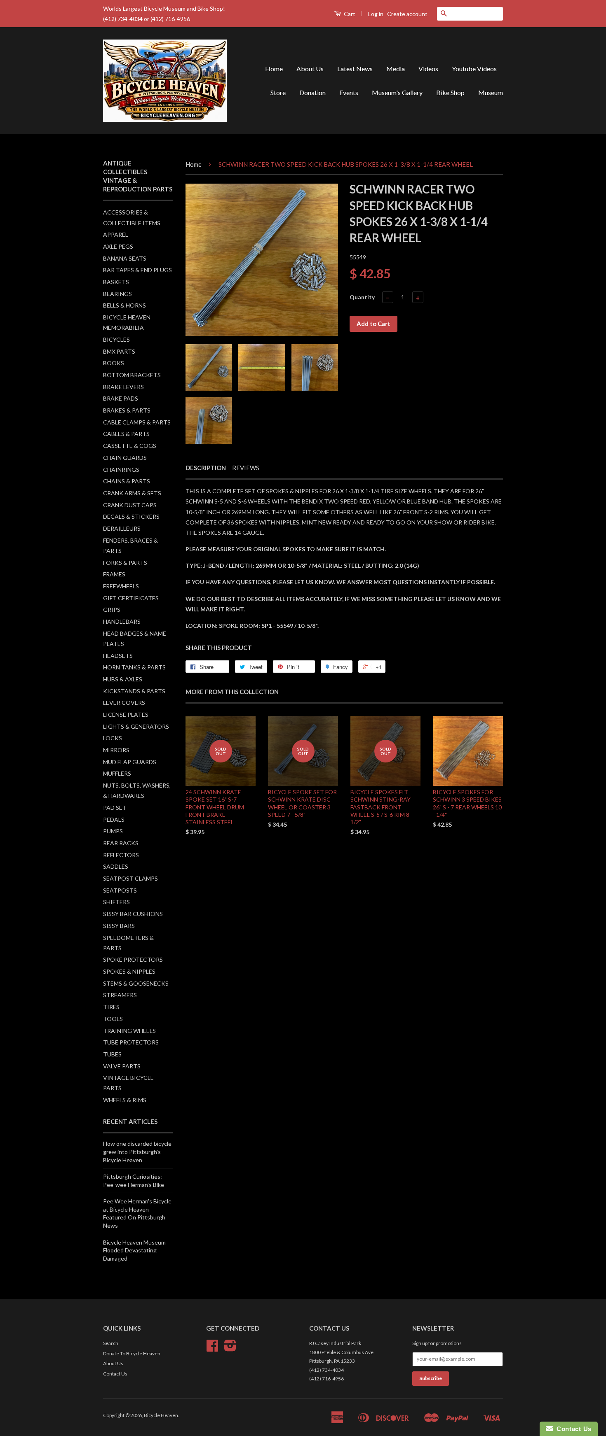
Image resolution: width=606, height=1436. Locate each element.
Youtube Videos (474, 68)
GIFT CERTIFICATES (131, 597)
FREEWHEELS (121, 586)
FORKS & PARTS (125, 562)
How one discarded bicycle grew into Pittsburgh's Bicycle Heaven (137, 1151)
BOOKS (113, 362)
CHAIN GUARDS (125, 457)
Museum (490, 92)
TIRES (111, 1006)
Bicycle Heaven (161, 1415)
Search (110, 1343)
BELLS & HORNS (124, 305)
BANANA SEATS (124, 258)
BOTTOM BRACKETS (132, 374)
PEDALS (113, 819)
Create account (407, 13)
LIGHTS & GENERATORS (136, 726)
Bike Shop (450, 92)
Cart (349, 13)
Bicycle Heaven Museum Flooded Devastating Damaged (134, 1250)
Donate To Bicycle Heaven (131, 1353)
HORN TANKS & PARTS (134, 667)
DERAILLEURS (122, 528)
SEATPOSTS (120, 890)
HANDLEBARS (122, 621)
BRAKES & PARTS (126, 410)
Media (395, 68)
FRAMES (114, 574)
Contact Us (115, 1374)
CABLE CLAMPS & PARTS (137, 422)
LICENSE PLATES (125, 714)
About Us (310, 68)
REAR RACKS (121, 842)
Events (348, 92)
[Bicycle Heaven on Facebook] (212, 1348)
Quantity (362, 297)
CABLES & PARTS (126, 433)
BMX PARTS (119, 351)
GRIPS (111, 609)
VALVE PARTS (122, 1066)
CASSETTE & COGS (129, 445)
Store (278, 92)
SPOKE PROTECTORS (133, 959)
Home (274, 68)
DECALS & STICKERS (131, 516)
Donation (312, 92)
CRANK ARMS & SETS (132, 493)
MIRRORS (116, 749)
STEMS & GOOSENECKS (136, 983)
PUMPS (113, 831)
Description (206, 467)
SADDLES (115, 866)
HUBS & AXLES (122, 679)
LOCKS (112, 737)
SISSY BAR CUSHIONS (133, 913)
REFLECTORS (121, 854)
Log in (375, 13)
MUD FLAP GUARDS (129, 761)
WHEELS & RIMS (124, 1099)
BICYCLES (116, 339)
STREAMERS (120, 994)
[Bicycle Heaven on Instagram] (230, 1348)
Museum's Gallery (397, 92)
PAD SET (115, 807)
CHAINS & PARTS (126, 481)
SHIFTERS (116, 901)
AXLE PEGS (118, 246)
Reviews (245, 467)
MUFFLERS (117, 773)
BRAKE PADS (120, 398)
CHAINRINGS (121, 469)
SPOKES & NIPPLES (129, 971)
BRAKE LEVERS (123, 386)
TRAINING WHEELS (129, 1030)
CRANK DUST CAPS (130, 504)
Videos (428, 68)
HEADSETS (118, 655)
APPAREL (115, 234)
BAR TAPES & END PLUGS (137, 269)
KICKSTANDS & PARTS (134, 691)
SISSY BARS (119, 925)
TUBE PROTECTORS (131, 1042)
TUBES (112, 1054)
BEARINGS (117, 293)
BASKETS (116, 281)
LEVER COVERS (124, 702)
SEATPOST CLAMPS (130, 878)
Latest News (355, 68)
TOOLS (113, 1018)
